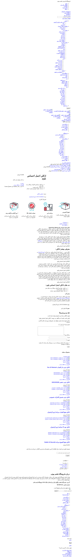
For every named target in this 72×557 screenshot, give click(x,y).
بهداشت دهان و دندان (63, 26)
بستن (70, 539)
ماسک (63, 70)
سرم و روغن (62, 31)
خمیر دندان (62, 27)
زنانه (66, 76)
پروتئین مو (62, 92)
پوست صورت (64, 42)
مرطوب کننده (58, 69)
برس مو (63, 89)
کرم (64, 58)
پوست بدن (65, 30)
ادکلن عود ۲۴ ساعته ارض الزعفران (60, 427)
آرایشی (66, 21)
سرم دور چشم (61, 50)
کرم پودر (63, 25)
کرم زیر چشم (59, 65)
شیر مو (63, 97)
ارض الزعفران (41, 252)
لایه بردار (63, 38)
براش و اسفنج (61, 46)
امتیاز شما (67, 324)
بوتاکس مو (62, 90)
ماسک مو (62, 101)
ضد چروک (62, 57)
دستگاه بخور (65, 73)
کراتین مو (62, 99)
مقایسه (67, 534)
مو (67, 86)
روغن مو (63, 93)
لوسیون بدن (62, 39)
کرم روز (60, 64)
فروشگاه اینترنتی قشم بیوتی (63, 298)
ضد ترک (63, 35)
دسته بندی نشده (64, 74)
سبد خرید (61, 137)
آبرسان (63, 43)
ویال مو (63, 104)
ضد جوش (62, 56)
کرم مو (63, 100)
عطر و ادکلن (65, 81)
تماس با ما (64, 465)
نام (69, 337)
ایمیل (68, 340)
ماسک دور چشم (58, 72)
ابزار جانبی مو (61, 88)
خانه (69, 164)
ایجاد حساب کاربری (66, 550)
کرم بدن (60, 61)
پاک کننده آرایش (61, 47)
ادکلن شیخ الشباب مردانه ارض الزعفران (59, 412)
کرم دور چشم (58, 62)
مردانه (66, 84)
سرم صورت (62, 51)
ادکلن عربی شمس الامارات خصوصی (59, 397)
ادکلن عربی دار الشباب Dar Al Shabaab (58, 367)
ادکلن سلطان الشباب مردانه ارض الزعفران (60, 166)
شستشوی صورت (61, 53)
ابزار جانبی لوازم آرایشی (59, 22)
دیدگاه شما (67, 335)
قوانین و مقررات (63, 464)
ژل (67, 78)
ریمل (63, 23)
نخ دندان (63, 29)
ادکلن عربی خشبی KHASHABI (61, 382)
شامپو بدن (62, 33)
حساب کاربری (63, 467)
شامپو (63, 96)
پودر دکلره (61, 153)
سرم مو (63, 95)
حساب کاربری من (59, 134)
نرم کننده (62, 103)
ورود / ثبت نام (65, 536)
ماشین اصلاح (65, 82)
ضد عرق (63, 37)
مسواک (66, 85)
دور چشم (62, 80)
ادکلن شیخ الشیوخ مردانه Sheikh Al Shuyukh (57, 442)
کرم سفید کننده (58, 66)
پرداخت (62, 136)
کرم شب (60, 68)
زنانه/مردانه (65, 77)
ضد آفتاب (62, 54)
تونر (64, 49)
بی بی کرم (59, 60)
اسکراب (63, 45)
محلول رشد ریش (61, 41)
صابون (63, 34)
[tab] (52, 222)
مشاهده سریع (66, 361)
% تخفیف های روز (66, 162)
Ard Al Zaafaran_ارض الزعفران (36, 196)
